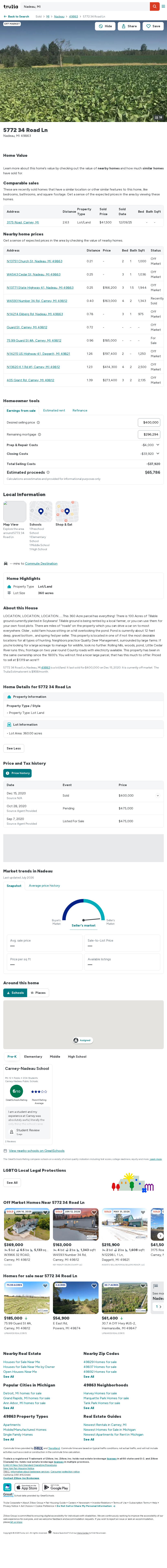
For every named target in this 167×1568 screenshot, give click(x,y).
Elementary (33, 1056)
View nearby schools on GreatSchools (37, 1151)
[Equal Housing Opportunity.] (49, 1533)
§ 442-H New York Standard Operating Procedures (30, 1465)
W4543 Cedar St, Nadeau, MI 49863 (33, 274)
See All (14, 1183)
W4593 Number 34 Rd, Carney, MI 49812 (37, 301)
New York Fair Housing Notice (18, 1468)
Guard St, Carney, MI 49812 (27, 327)
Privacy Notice (10, 1506)
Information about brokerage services (30, 1471)
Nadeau (59, 16)
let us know (16, 1522)
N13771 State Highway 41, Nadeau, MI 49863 (40, 288)
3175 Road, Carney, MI (23, 222)
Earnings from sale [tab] (21, 411)
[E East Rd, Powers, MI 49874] (76, 1298)
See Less (15, 748)
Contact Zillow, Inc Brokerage (21, 1478)
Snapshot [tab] (14, 886)
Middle (55, 1056)
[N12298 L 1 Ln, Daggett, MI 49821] (124, 1224)
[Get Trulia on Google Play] (56, 1487)
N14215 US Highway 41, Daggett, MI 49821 (38, 354)
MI (47, 16)
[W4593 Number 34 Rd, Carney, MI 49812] (76, 1224)
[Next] (160, 1236)
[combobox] (90, 6)
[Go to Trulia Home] (11, 6)
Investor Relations (101, 1502)
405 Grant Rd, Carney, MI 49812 (30, 380)
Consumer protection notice (65, 1471)
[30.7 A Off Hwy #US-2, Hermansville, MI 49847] (124, 1298)
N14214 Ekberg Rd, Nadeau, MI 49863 (35, 314)
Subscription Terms (139, 1502)
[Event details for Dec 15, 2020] (157, 795)
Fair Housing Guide (56, 1502)
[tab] (17, 773)
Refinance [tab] (80, 410)
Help (154, 1502)
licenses (111, 1458)
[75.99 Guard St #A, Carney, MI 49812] (27, 1298)
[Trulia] (7, 1487)
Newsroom (84, 1502)
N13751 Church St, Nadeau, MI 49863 (34, 261)
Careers (72, 1502)
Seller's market (84, 925)
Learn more (156, 1159)
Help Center (83, 1533)
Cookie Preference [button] (44, 1506)
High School (77, 1056)
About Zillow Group (32, 1502)
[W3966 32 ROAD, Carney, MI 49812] (27, 1224)
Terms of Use (120, 1502)
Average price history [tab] (44, 885)
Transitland (54, 1448)
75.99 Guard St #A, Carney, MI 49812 (34, 340)
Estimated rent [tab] (54, 410)
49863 (73, 16)
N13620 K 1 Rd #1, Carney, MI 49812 (33, 367)
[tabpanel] (83, 450)
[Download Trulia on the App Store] (27, 1487)
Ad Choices (27, 1506)
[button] (155, 6)
